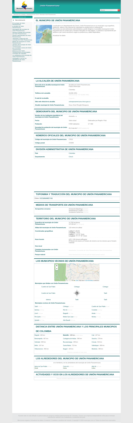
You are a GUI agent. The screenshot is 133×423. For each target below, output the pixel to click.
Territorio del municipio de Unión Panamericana (66, 218)
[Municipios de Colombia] (24, 9)
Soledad (37, 342)
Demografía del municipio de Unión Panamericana (66, 111)
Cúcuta (94, 342)
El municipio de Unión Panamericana (58, 20)
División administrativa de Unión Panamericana (64, 149)
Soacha (94, 338)
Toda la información (20, 20)
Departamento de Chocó (33, 14)
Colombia (72, 153)
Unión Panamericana (49, 6)
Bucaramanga (67, 342)
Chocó (71, 156)
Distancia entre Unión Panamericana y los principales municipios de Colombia (21, 52)
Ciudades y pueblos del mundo (61, 420)
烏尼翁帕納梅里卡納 (46, 198)
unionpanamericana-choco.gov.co (79, 101)
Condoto (94, 310)
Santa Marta (67, 345)
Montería (94, 349)
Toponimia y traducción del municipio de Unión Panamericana (74, 194)
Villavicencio (39, 349)
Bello (36, 345)
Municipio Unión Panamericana (48, 14)
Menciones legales (24, 420)
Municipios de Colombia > (20, 14)
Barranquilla (38, 338)
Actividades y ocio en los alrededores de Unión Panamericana (75, 374)
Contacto (47, 420)
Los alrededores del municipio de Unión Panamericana (70, 358)
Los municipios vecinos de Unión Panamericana (65, 261)
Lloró (36, 313)
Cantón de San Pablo (48, 287)
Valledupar (95, 345)
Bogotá (37, 335)
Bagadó (65, 313)
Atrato (93, 313)
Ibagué (65, 349)
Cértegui (77, 287)
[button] (56, 265)
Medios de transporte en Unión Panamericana (64, 205)
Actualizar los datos (59, 35)
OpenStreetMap (89, 280)
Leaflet (76, 280)
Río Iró (65, 310)
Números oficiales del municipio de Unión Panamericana (71, 135)
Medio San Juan (68, 317)
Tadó (105, 293)
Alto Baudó (66, 320)
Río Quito (38, 317)
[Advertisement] (77, 61)
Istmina (48, 299)
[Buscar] (119, 10)
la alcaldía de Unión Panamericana (57, 81)
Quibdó (37, 320)
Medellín (66, 335)
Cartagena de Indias (69, 338)
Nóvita (94, 317)
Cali (93, 335)
